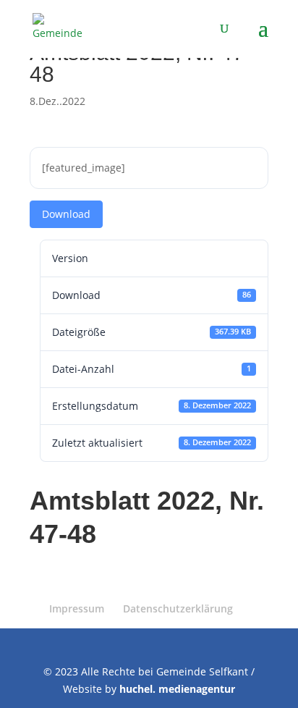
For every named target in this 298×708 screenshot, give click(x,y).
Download (66, 214)
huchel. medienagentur (177, 689)
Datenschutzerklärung (178, 608)
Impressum (76, 608)
